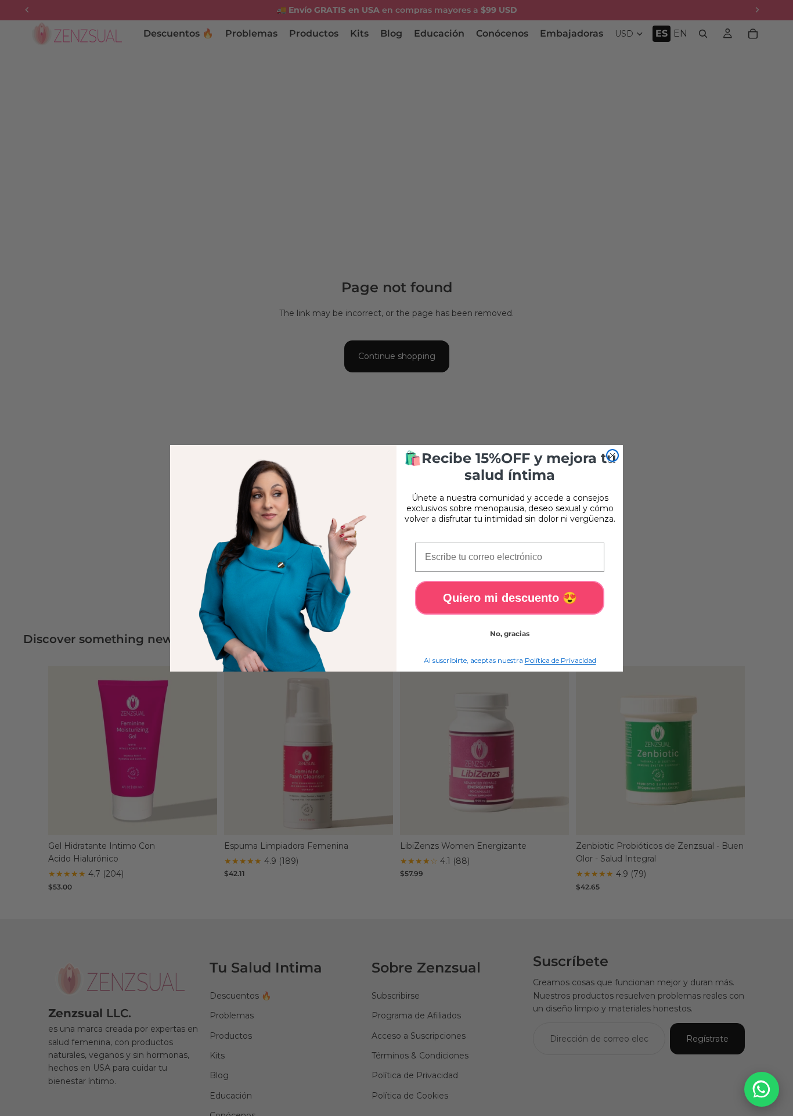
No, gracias (509, 633)
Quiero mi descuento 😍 (510, 597)
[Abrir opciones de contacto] (761, 1089)
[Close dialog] (612, 455)
